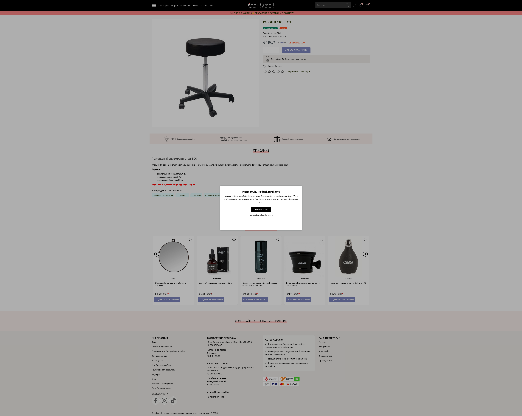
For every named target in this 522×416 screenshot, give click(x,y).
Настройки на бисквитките (261, 215)
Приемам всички (261, 209)
